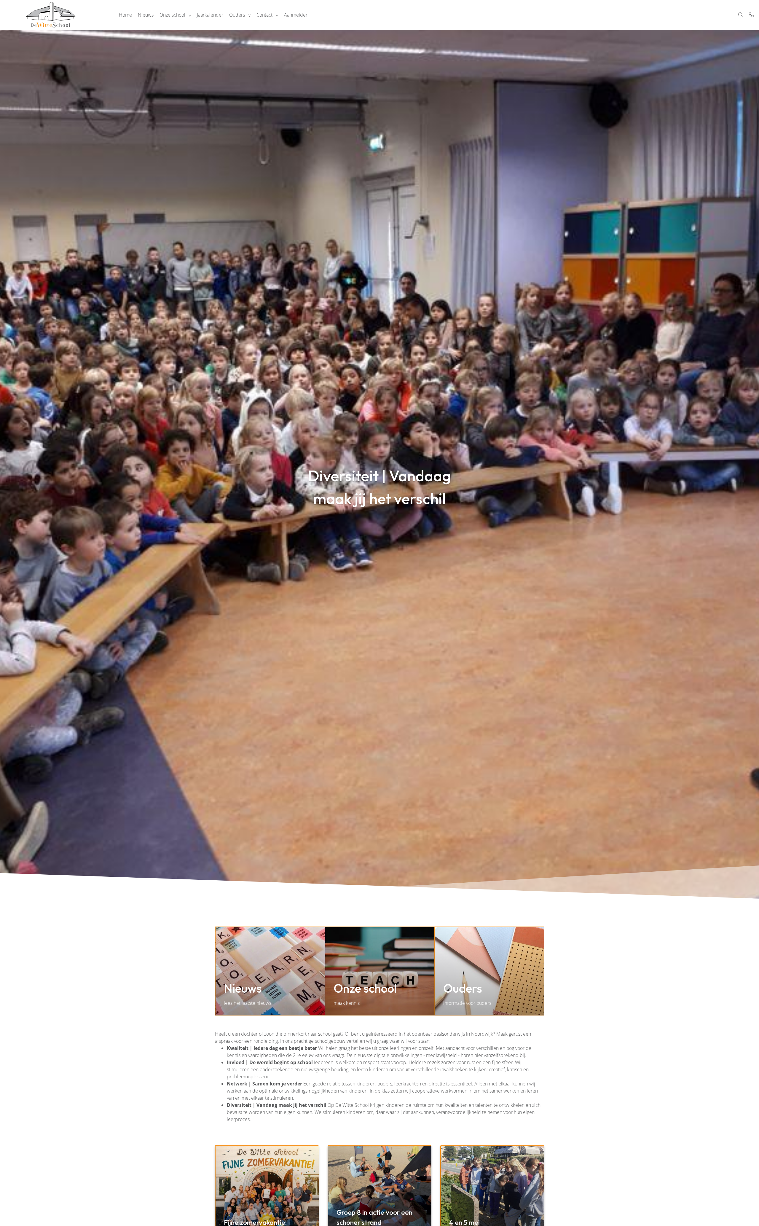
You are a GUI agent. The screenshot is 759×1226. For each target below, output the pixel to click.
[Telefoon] (751, 15)
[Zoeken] (740, 15)
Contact (264, 15)
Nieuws (146, 15)
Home (125, 15)
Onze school (172, 15)
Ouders (237, 15)
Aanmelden (296, 15)
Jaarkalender (210, 15)
